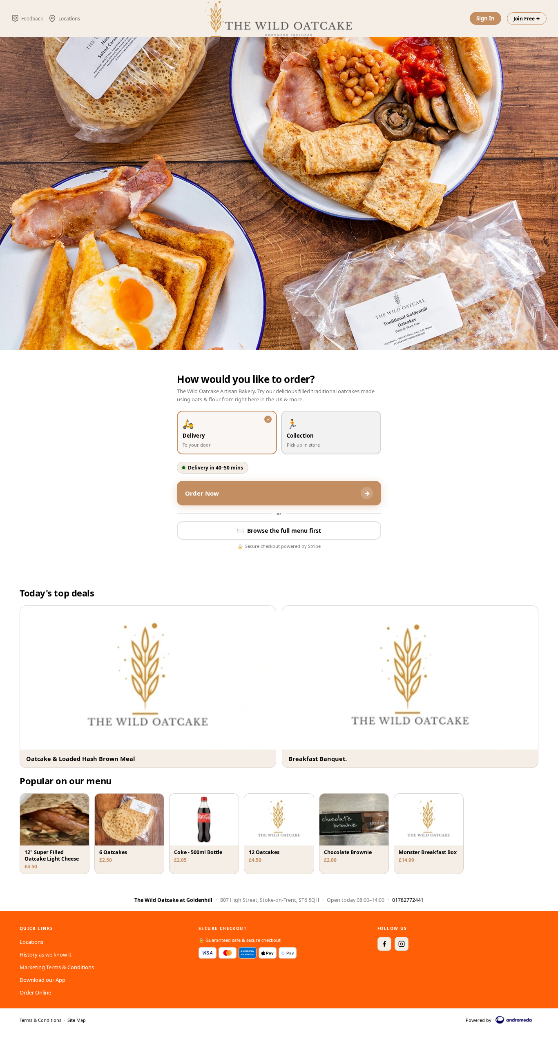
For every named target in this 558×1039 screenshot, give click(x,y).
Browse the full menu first (279, 530)
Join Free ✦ (526, 18)
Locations (31, 942)
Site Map (76, 1020)
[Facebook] (384, 944)
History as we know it (45, 954)
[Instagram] (401, 944)
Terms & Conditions (40, 1020)
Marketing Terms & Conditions (57, 967)
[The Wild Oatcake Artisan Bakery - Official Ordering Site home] (279, 18)
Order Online (35, 992)
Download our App (42, 979)
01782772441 (408, 900)
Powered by (478, 1020)
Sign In (485, 18)
